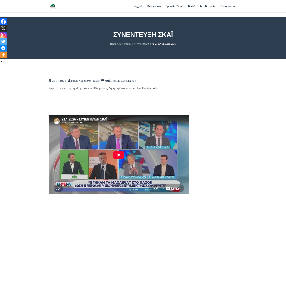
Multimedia (207, 6)
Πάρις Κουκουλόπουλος (85, 80)
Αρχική (138, 6)
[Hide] (1, 61)
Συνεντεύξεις (128, 80)
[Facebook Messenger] (3, 48)
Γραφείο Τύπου (174, 6)
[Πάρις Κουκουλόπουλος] (53, 6)
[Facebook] (3, 21)
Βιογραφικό (154, 6)
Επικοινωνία (227, 6)
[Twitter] (3, 41)
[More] (3, 55)
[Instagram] (3, 35)
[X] (3, 28)
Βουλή (191, 6)
